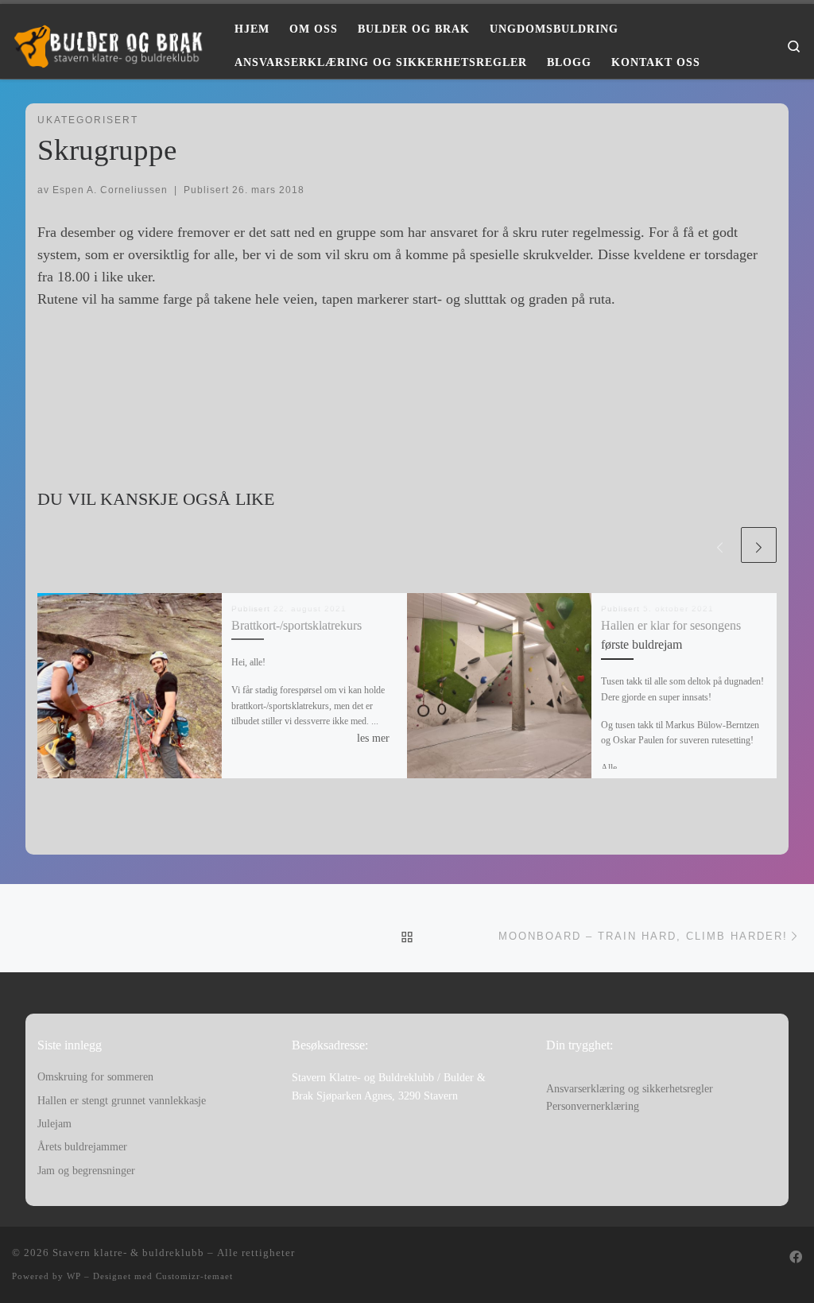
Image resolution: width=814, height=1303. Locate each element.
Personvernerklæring (592, 1106)
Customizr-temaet (194, 1276)
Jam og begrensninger (86, 1171)
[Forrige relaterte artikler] (720, 545)
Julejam (54, 1124)
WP (74, 1276)
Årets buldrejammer (82, 1147)
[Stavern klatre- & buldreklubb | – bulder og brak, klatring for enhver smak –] (111, 44)
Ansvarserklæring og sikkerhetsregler (629, 1089)
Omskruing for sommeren (95, 1077)
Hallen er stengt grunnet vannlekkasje (121, 1101)
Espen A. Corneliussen (110, 190)
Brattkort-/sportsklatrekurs (296, 626)
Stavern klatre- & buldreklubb (128, 1252)
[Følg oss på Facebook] (795, 1258)
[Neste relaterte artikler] (759, 545)
